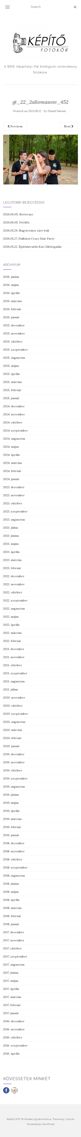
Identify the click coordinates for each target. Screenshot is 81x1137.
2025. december (14, 325)
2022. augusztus (14, 608)
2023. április (11, 552)
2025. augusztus (14, 358)
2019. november (14, 762)
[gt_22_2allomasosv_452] (40, 159)
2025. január (11, 398)
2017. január (11, 1013)
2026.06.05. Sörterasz (18, 214)
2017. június (10, 973)
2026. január (11, 317)
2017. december (13, 932)
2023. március (12, 560)
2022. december (14, 576)
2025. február (12, 390)
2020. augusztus (14, 722)
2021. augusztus (14, 681)
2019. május (11, 803)
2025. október (12, 341)
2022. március (12, 633)
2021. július (10, 689)
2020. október (13, 706)
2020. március (12, 730)
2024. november (14, 414)
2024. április (11, 455)
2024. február (12, 471)
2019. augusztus (14, 786)
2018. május (11, 892)
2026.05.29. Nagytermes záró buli (26, 230)
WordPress (48, 1124)
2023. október (12, 503)
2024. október (12, 422)
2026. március (12, 301)
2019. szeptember (15, 778)
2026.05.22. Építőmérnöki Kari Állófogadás (32, 247)
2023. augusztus (14, 519)
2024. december (14, 406)
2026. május (11, 285)
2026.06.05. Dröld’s (16, 222)
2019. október (12, 770)
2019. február (12, 827)
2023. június (11, 536)
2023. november (14, 495)
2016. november (14, 1029)
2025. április (11, 374)
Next (67, 126)
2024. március (12, 463)
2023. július (10, 527)
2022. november (14, 584)
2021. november (14, 657)
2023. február (12, 568)
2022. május (11, 617)
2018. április (11, 900)
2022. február (12, 641)
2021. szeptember (15, 673)
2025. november (14, 333)
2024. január (11, 479)
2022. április (11, 625)
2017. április (11, 989)
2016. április (11, 1053)
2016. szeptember (15, 1045)
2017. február (12, 1005)
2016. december (14, 1021)
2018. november (14, 851)
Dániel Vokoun (57, 111)
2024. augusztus (14, 438)
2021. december (13, 649)
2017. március (12, 997)
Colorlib (69, 1119)
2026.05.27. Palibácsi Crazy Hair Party (28, 238)
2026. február (12, 309)
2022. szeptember (15, 600)
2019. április (11, 811)
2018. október (12, 859)
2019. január (11, 835)
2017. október (12, 948)
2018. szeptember (15, 867)
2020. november (14, 697)
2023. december (14, 487)
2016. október (12, 1037)
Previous (16, 126)
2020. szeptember (15, 714)
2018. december (14, 843)
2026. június (11, 277)
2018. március (12, 908)
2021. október (12, 665)
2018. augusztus (14, 875)
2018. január (11, 924)
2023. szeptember (15, 511)
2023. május (11, 544)
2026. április (11, 293)
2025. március (12, 382)
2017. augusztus (14, 964)
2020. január (11, 746)
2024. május (11, 447)
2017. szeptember (15, 956)
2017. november (13, 940)
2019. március (12, 819)
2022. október (12, 592)
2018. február (12, 916)
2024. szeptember (15, 430)
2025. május (11, 366)
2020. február (12, 738)
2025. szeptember (15, 349)
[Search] (75, 7)
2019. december (14, 754)
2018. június (11, 884)
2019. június (11, 795)
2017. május (10, 981)
